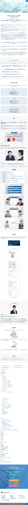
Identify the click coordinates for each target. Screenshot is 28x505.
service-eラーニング (4, 369)
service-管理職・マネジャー (5, 367)
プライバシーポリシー (22, 496)
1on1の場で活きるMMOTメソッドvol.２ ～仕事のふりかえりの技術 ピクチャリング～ (13, 359)
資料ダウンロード (13, 1)
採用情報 (2, 445)
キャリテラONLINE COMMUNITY (13, 498)
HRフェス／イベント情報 (5, 499)
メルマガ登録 (22, 1)
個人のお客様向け (3, 449)
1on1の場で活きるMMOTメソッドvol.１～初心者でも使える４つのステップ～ (12, 358)
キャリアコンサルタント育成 (6, 384)
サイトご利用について (22, 497)
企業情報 (11, 495)
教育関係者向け (3, 454)
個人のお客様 (3, 495)
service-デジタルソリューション (19, 367)
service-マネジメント (4, 365)
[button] (27, 1)
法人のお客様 (3, 496)
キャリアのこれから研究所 (5, 500)
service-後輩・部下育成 (18, 365)
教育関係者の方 (3, 497)
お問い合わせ (18, 1)
